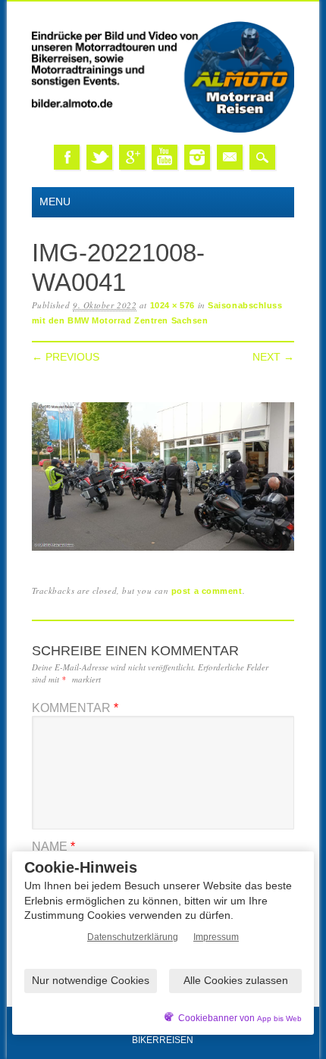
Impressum (216, 937)
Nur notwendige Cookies (90, 980)
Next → (273, 357)
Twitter (99, 157)
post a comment (207, 590)
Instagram (197, 157)
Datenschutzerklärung (132, 937)
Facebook (67, 157)
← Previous (65, 357)
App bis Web (279, 1018)
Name (53, 846)
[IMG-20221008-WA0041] (163, 551)
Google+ (132, 157)
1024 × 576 (173, 305)
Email (230, 157)
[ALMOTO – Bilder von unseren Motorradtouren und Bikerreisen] (163, 130)
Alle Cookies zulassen (235, 980)
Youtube (164, 157)
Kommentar (75, 707)
